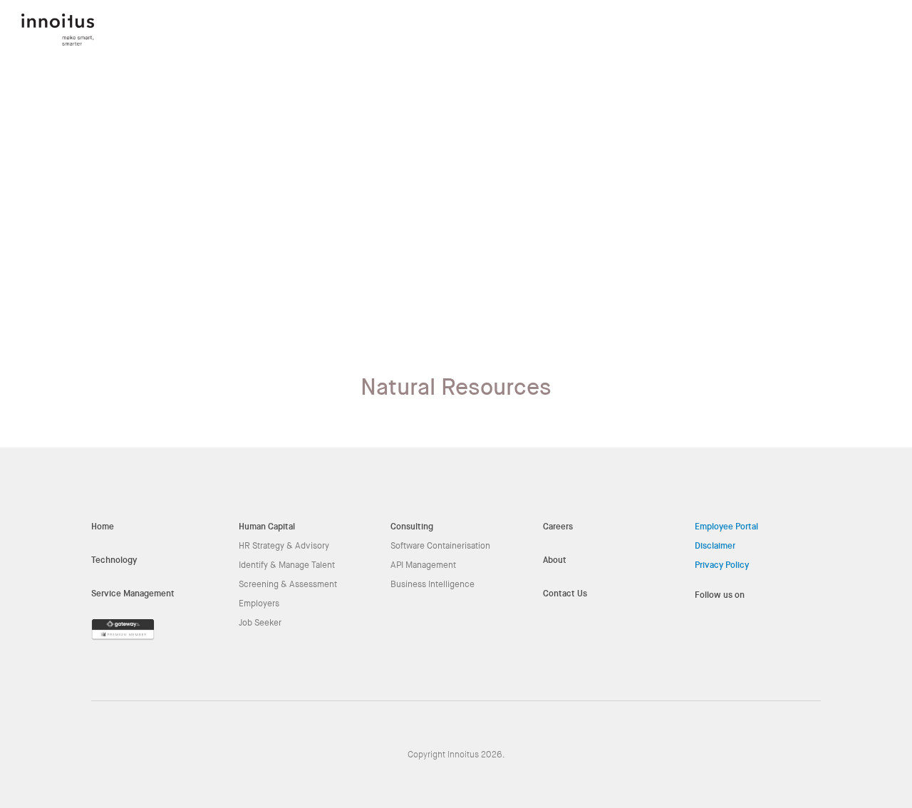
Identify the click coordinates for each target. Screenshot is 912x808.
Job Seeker (260, 622)
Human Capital (267, 526)
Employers (259, 603)
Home (102, 526)
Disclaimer (715, 545)
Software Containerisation (440, 545)
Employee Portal (726, 526)
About (554, 560)
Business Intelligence (432, 584)
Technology (114, 560)
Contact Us (565, 593)
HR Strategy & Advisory (284, 545)
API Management (423, 565)
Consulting (411, 526)
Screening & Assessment (288, 584)
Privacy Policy (722, 565)
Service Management (133, 593)
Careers (558, 526)
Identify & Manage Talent (287, 565)
